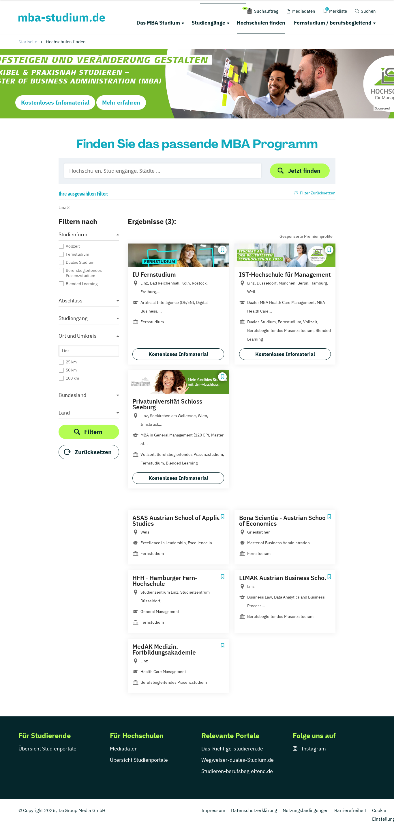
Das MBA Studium (158, 22)
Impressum (213, 810)
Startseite (27, 41)
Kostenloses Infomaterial (55, 102)
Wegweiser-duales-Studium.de (237, 760)
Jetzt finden (304, 170)
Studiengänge (208, 22)
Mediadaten (124, 748)
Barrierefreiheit (350, 810)
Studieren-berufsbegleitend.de (237, 771)
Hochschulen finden (261, 22)
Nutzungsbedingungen (306, 810)
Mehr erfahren (121, 102)
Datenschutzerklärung (254, 810)
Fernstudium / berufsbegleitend (333, 22)
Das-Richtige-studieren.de (232, 748)
